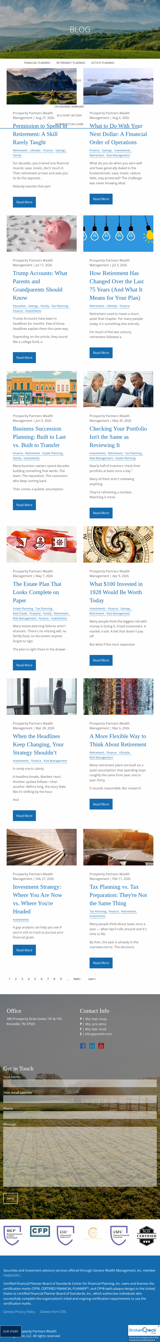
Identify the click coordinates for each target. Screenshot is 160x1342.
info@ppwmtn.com (98, 1034)
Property (35, 613)
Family (17, 155)
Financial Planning (37, 63)
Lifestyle (35, 150)
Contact (69, 98)
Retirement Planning (71, 63)
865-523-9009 (95, 1024)
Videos (92, 80)
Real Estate (20, 613)
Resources (20, 72)
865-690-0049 (96, 1019)
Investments (122, 150)
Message (25, 1124)
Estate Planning (103, 63)
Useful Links (60, 80)
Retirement (20, 150)
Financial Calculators (28, 80)
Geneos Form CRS (53, 1312)
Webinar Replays (114, 80)
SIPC (16, 1275)
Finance (48, 150)
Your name (27, 1077)
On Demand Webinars (69, 107)
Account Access (69, 115)
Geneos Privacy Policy (19, 1312)
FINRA (7, 1275)
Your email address (33, 1092)
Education (19, 306)
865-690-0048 (95, 1029)
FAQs (77, 80)
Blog (69, 89)
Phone (8, 1108)
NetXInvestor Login (69, 124)
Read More (24, 202)
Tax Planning (59, 306)
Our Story (10, 1331)
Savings (60, 150)
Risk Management (118, 155)
